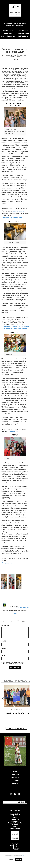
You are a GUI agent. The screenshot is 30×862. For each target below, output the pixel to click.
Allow (11, 859)
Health (15, 816)
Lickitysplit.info (13, 431)
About (15, 771)
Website (4, 655)
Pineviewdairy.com (20, 211)
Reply (15, 613)
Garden (15, 825)
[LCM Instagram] (11, 794)
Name (4, 641)
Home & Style (15, 814)
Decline (18, 859)
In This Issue (8, 31)
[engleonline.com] (15, 850)
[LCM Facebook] (19, 794)
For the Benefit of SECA (17, 713)
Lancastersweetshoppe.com (11, 218)
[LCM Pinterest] (15, 794)
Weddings (15, 819)
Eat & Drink (23, 31)
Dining (15, 817)
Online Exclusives (8, 36)
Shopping (15, 821)
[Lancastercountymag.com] (15, 840)
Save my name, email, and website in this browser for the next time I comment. (13, 663)
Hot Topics (22, 36)
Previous (3, 698)
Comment (5, 625)
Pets (15, 826)
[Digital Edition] (15, 765)
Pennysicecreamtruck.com (11, 563)
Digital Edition (23, 33)
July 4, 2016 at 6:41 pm (22, 607)
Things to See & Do (15, 823)
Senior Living (15, 828)
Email (4, 648)
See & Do (7, 33)
